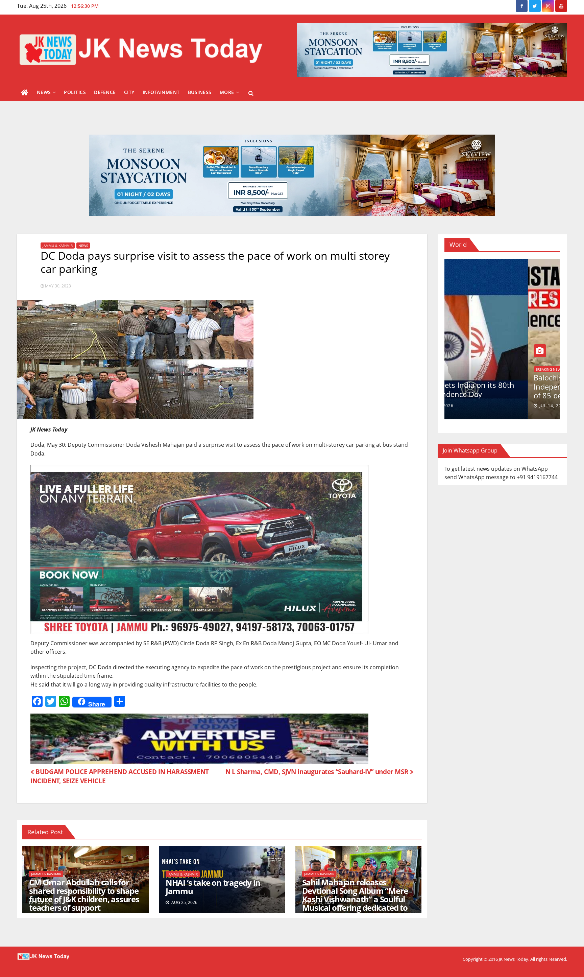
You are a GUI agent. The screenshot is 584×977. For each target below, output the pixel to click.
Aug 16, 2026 (471, 406)
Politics (75, 92)
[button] (250, 93)
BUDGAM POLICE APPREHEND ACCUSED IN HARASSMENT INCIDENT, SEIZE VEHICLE (119, 776)
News (44, 92)
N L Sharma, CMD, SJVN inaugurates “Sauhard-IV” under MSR (317, 771)
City (129, 92)
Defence (105, 92)
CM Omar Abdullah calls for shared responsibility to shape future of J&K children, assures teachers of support (84, 895)
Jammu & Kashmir (58, 245)
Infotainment (161, 92)
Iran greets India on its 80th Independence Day (498, 389)
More (227, 92)
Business (200, 92)
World (458, 376)
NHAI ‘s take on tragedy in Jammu (213, 887)
